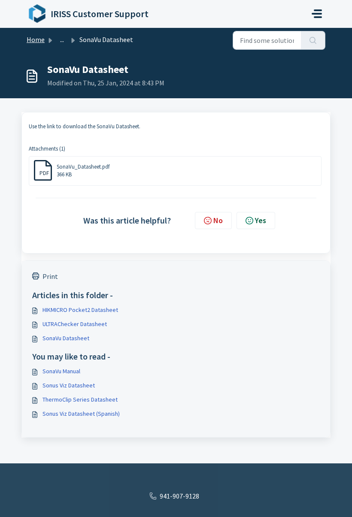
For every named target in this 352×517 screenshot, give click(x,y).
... (62, 39)
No (218, 220)
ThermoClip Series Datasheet (80, 399)
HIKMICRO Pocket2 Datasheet (80, 310)
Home (36, 39)
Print (50, 276)
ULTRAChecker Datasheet (74, 324)
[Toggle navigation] (316, 13)
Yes (260, 220)
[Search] (313, 40)
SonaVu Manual (61, 371)
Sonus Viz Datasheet (68, 385)
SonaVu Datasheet (65, 338)
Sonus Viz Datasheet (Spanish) (81, 413)
